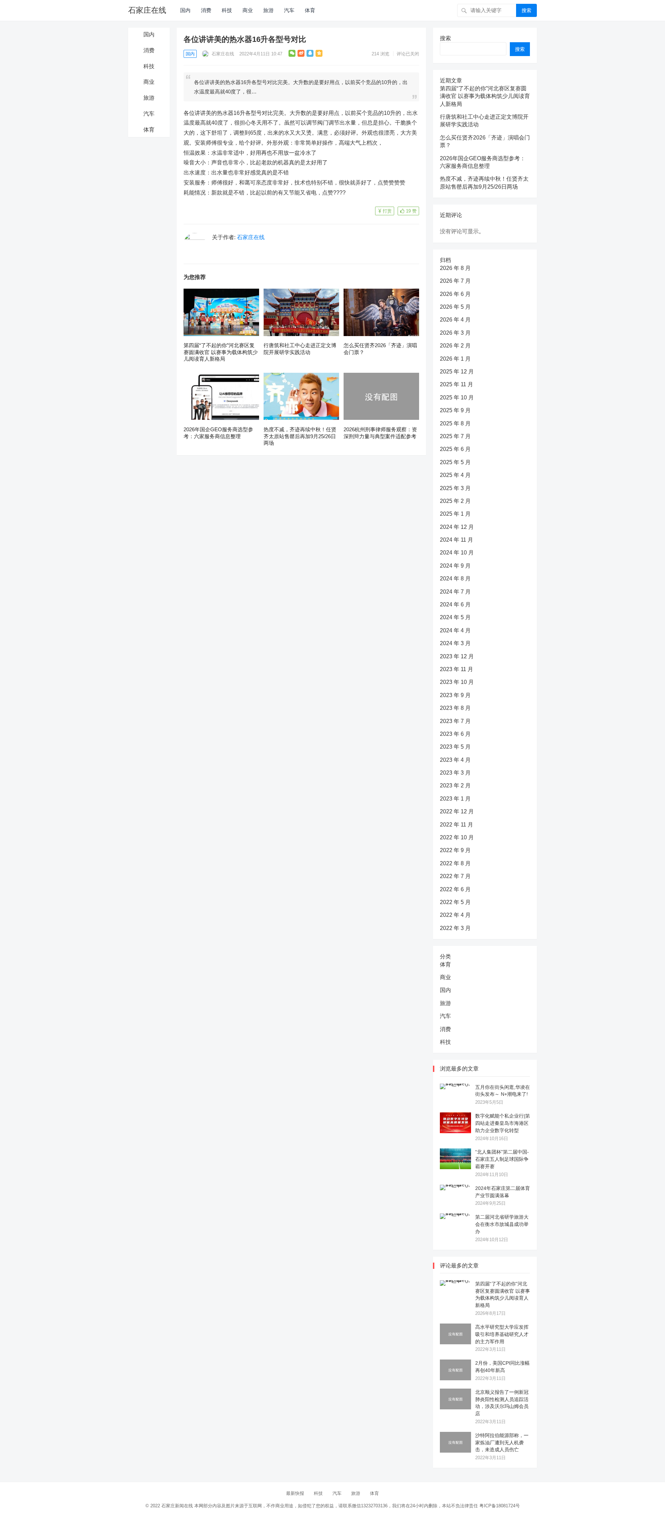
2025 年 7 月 (455, 436)
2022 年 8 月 (455, 863)
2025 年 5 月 (455, 462)
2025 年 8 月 (455, 423)
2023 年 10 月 (457, 682)
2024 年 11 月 (456, 540)
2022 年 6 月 (455, 889)
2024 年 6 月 (455, 604)
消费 (206, 10)
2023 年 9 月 (455, 695)
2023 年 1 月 (455, 799)
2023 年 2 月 (455, 785)
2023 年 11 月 (456, 669)
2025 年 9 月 (455, 410)
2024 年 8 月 (455, 578)
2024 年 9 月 (455, 566)
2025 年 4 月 (455, 475)
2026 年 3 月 (455, 333)
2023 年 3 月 (455, 773)
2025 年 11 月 (456, 384)
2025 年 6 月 (455, 449)
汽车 (289, 10)
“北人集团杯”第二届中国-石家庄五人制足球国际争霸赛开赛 (502, 1159)
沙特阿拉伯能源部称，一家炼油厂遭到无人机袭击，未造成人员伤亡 (502, 1443)
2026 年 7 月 (455, 281)
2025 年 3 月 (455, 488)
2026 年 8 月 (455, 268)
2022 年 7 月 (455, 876)
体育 (310, 10)
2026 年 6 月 (455, 294)
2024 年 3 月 (455, 643)
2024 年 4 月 (455, 630)
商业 (247, 10)
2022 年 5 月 (455, 902)
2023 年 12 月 (457, 656)
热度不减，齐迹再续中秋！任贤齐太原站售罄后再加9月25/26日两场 (300, 436)
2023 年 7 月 (455, 721)
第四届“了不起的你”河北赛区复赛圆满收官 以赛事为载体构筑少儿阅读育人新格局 (221, 352)
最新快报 (295, 1493)
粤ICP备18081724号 (499, 1505)
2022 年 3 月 (455, 928)
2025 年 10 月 (457, 397)
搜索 (526, 10)
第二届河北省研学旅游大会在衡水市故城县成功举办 (502, 1224)
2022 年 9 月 (455, 850)
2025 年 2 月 (455, 501)
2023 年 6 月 (455, 734)
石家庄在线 (147, 10)
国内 (185, 10)
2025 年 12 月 (457, 371)
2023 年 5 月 (455, 747)
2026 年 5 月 (455, 307)
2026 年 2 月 (455, 346)
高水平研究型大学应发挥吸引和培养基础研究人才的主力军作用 (502, 1334)
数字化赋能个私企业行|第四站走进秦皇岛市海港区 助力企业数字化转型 (502, 1123)
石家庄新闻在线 (177, 1505)
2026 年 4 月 (455, 320)
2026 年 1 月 (455, 359)
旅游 (268, 10)
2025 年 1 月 (455, 514)
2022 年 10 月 (457, 837)
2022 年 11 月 (456, 825)
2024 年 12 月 (457, 527)
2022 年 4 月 (455, 915)
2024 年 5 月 (455, 617)
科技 (227, 10)
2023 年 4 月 (455, 760)
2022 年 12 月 (457, 811)
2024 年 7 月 (455, 592)
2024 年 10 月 (457, 553)
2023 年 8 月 (455, 708)
